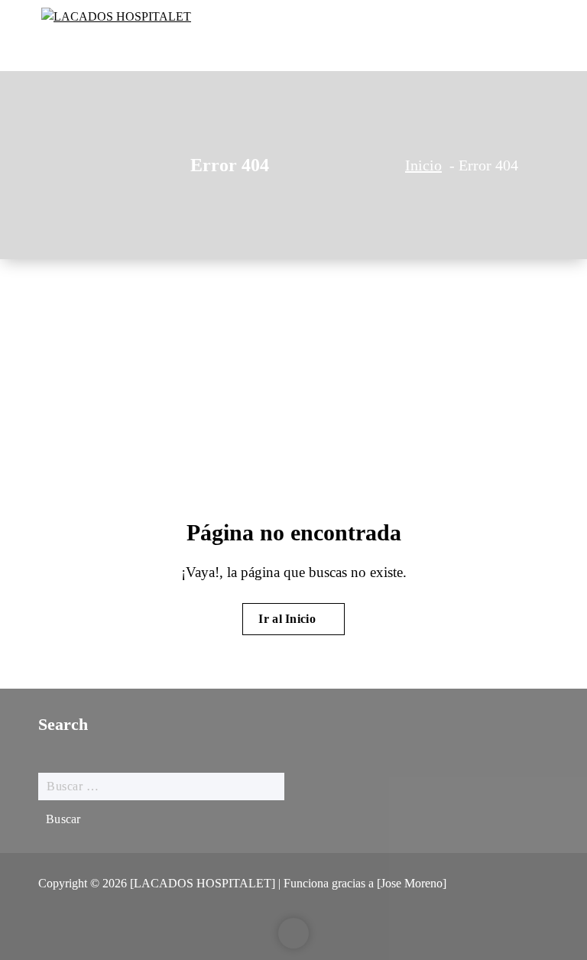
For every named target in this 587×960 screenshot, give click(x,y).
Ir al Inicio (288, 618)
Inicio (423, 165)
